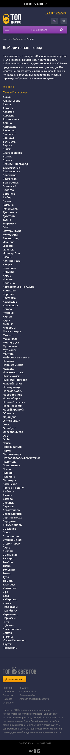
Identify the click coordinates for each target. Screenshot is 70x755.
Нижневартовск (13, 372)
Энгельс (8, 636)
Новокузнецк (11, 387)
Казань (7, 257)
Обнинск (8, 413)
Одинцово (9, 417)
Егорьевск (9, 223)
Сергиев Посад (12, 517)
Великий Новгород (15, 164)
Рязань (7, 495)
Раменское (10, 484)
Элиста (7, 633)
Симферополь (12, 525)
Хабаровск (10, 599)
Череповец (10, 614)
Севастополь (11, 510)
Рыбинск (8, 491)
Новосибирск (12, 398)
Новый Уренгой (13, 409)
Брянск (7, 160)
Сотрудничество (28, 691)
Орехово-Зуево (13, 432)
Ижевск (8, 246)
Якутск (7, 644)
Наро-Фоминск (13, 365)
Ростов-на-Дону (13, 487)
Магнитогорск (12, 331)
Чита (6, 621)
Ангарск (8, 108)
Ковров (8, 279)
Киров (7, 275)
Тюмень (8, 580)
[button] (63, 20)
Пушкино (9, 476)
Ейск (6, 227)
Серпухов (9, 521)
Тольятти (9, 569)
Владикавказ (11, 171)
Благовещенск (12, 152)
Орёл (6, 439)
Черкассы (9, 618)
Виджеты (24, 688)
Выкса (7, 201)
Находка (8, 368)
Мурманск (9, 350)
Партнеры (8, 691)
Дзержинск (10, 212)
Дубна (7, 219)
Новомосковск (12, 391)
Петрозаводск (12, 454)
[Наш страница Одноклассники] (35, 751)
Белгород (9, 141)
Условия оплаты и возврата (34, 699)
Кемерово (9, 268)
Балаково (9, 130)
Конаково (9, 290)
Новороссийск (12, 394)
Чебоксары (10, 607)
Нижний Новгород (15, 380)
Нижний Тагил (12, 383)
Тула (6, 577)
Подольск (9, 461)
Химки (7, 603)
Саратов (8, 506)
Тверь (6, 566)
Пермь (7, 450)
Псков (7, 469)
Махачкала (10, 339)
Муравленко (11, 346)
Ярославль (10, 647)
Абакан (7, 97)
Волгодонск (10, 182)
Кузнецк (8, 313)
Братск (7, 156)
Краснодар (10, 301)
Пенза (7, 443)
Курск (6, 320)
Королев (8, 294)
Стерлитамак (11, 543)
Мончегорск (11, 342)
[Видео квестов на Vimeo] (38, 751)
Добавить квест (14, 679)
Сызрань (8, 551)
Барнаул (8, 138)
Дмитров (9, 216)
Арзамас (8, 112)
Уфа (5, 592)
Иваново (8, 242)
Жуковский (10, 234)
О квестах (8, 695)
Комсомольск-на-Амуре (18, 286)
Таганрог (9, 558)
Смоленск (9, 528)
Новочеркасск (12, 406)
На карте (7, 699)
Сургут (7, 547)
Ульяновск (10, 588)
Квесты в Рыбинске (13, 39)
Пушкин (8, 473)
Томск (7, 573)
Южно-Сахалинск (14, 640)
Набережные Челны (16, 357)
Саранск (8, 502)
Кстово (7, 309)
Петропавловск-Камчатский (21, 458)
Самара (8, 499)
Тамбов (8, 562)
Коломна (9, 283)
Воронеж (9, 193)
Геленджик (10, 208)
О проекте (8, 702)
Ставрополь (11, 536)
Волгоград (10, 179)
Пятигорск (9, 480)
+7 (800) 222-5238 (56, 13)
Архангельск (11, 119)
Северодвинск (12, 513)
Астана (7, 123)
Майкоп (8, 335)
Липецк (8, 324)
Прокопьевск (11, 465)
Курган (7, 316)
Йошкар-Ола (11, 253)
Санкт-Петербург (15, 92)
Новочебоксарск (14, 402)
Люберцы (9, 327)
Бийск (7, 149)
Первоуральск (12, 446)
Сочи (6, 532)
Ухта (6, 595)
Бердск (7, 145)
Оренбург (9, 428)
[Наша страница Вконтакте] (31, 751)
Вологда (8, 190)
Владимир (9, 175)
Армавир (9, 115)
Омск (6, 424)
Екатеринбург (12, 231)
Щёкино (8, 625)
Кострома (9, 298)
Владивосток (11, 167)
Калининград (11, 260)
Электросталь (12, 629)
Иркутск (8, 249)
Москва (8, 87)
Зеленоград (10, 238)
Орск (6, 435)
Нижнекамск (11, 376)
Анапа (7, 104)
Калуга (7, 264)
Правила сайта (27, 695)
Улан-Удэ (9, 584)
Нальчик (8, 361)
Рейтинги (8, 688)
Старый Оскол (12, 540)
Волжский (9, 186)
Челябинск (10, 610)
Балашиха (9, 134)
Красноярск (10, 305)
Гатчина (8, 205)
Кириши (8, 272)
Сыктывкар (10, 554)
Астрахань (9, 126)
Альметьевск (11, 100)
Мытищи (8, 353)
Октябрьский (11, 420)
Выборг (8, 197)
